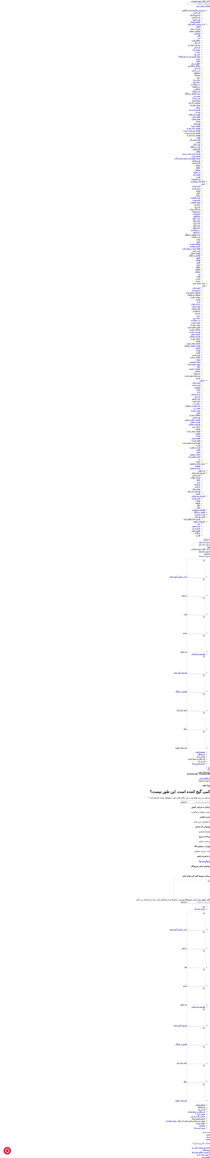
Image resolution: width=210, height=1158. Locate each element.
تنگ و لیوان (195, 309)
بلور (203, 285)
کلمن (198, 262)
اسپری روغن (195, 29)
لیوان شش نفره (194, 364)
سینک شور (196, 100)
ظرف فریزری (194, 110)
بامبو (203, 184)
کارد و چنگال (195, 147)
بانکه (198, 193)
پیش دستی (196, 306)
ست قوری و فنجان (192, 406)
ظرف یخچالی (194, 336)
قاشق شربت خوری (192, 133)
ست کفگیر (196, 237)
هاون (198, 276)
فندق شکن (196, 119)
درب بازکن (196, 70)
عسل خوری (195, 339)
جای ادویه (196, 401)
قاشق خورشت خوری (191, 131)
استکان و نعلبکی (193, 295)
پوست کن (196, 50)
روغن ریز (196, 80)
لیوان (198, 265)
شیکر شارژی (195, 105)
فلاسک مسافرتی (198, 510)
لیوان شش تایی (194, 457)
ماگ (198, 366)
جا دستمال (196, 211)
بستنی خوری (195, 297)
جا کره (197, 487)
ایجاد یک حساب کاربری (201, 1148)
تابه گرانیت (196, 17)
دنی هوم (202, 471)
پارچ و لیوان (195, 304)
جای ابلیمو (196, 399)
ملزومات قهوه (199, 521)
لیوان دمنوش (195, 454)
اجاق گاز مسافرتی (197, 181)
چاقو (198, 61)
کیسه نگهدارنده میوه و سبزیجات (187, 158)
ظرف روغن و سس (192, 420)
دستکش (197, 73)
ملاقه (198, 168)
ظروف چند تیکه (194, 491)
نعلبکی (197, 269)
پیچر (198, 524)
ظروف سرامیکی (198, 496)
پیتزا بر (197, 52)
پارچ (198, 302)
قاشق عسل (195, 253)
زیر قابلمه (196, 87)
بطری (198, 299)
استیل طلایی (195, 477)
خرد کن (197, 68)
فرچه (198, 112)
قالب (198, 137)
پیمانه (198, 195)
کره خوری (196, 355)
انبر (199, 38)
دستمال (197, 75)
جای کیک (196, 225)
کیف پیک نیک (200, 517)
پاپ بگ (197, 43)
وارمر (198, 279)
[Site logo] (200, 1)
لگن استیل (196, 163)
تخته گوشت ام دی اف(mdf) (189, 57)
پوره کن (197, 47)
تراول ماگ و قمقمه (197, 464)
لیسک (198, 165)
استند (198, 191)
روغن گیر (196, 82)
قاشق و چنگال (194, 255)
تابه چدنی (196, 13)
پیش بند (197, 54)
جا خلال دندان (194, 209)
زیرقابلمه (196, 232)
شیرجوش (196, 20)
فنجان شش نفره (193, 343)
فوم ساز (196, 124)
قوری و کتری (199, 514)
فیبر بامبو (196, 251)
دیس (198, 316)
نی (199, 274)
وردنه (198, 281)
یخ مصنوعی (195, 179)
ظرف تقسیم (195, 246)
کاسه (198, 258)
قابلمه (197, 348)
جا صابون (196, 214)
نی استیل (196, 172)
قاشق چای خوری (193, 128)
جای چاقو (196, 218)
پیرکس (202, 380)
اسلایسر (197, 33)
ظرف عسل (195, 422)
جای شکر (196, 221)
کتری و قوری (195, 447)
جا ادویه (197, 205)
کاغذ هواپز (196, 149)
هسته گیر (196, 174)
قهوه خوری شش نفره (191, 443)
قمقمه (197, 466)
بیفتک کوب (196, 40)
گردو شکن (196, 161)
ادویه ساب (196, 186)
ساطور (197, 89)
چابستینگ (196, 228)
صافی (197, 107)
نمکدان (197, 170)
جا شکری (196, 311)
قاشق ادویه (195, 126)
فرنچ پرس (196, 427)
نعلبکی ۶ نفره (194, 369)
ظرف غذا (196, 489)
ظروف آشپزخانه (198, 473)
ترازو (198, 59)
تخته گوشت (195, 202)
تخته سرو (196, 200)
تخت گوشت (195, 198)
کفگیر (198, 151)
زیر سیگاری (195, 84)
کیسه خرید (196, 156)
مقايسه (202, 1126)
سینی (198, 239)
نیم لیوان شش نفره (192, 376)
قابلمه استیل (195, 22)
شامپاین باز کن (194, 103)
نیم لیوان (196, 373)
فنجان (197, 341)
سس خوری (195, 322)
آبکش (198, 26)
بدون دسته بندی (198, 283)
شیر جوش (196, 526)
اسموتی (197, 387)
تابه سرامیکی (195, 15)
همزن (198, 177)
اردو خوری (196, 188)
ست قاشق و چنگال (192, 94)
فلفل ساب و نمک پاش (191, 248)
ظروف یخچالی (194, 424)
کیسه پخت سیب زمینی (191, 154)
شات (198, 242)
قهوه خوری (195, 440)
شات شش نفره (194, 327)
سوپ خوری (195, 325)
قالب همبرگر (195, 140)
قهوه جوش (195, 438)
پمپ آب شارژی (194, 45)
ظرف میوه (195, 334)
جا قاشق (196, 216)
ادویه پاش (196, 288)
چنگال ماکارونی (194, 66)
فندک (198, 121)
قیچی (198, 142)
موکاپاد (197, 533)
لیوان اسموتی (194, 362)
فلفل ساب (196, 117)
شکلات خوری (194, 244)
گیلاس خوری (195, 357)
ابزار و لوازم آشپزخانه (196, 24)
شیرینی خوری (194, 332)
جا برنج (197, 207)
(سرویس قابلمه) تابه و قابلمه (193, 10)
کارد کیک (196, 144)
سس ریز (196, 96)
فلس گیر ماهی (194, 114)
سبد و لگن (196, 91)
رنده (198, 77)
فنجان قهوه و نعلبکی (192, 346)
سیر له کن (196, 98)
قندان (198, 350)
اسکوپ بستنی (194, 31)
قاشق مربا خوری (193, 135)
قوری (198, 445)
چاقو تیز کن (195, 63)
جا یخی (197, 313)
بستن (208, 1134)
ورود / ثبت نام (199, 1128)
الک (198, 36)
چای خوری (196, 498)
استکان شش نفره (193, 292)
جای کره (196, 223)
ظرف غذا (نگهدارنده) (192, 519)
